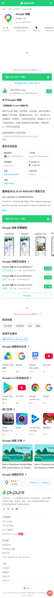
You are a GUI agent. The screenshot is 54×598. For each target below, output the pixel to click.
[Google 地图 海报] (9, 243)
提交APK (6, 553)
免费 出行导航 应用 (11, 174)
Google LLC (21, 18)
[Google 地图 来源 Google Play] (34, 165)
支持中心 (5, 580)
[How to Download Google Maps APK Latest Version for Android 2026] (17, 452)
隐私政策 (31, 592)
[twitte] (12, 509)
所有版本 (27, 295)
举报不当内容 (9, 183)
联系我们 (5, 572)
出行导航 (16, 9)
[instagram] (8, 509)
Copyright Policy (42, 592)
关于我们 (5, 568)
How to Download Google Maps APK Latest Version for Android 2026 (17, 466)
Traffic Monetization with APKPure (16, 557)
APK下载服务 (7, 529)
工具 (30, 325)
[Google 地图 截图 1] (25, 243)
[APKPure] (27, 3)
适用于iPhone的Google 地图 (16, 339)
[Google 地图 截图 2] (41, 243)
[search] (51, 3)
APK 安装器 (7, 521)
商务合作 (5, 576)
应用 (9, 9)
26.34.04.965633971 (16, 156)
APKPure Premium (9, 534)
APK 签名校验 (8, 525)
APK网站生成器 (8, 548)
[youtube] (17, 509)
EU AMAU (28, 595)
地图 (38, 325)
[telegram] (4, 509)
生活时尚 (20, 325)
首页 (4, 9)
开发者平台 (6, 544)
